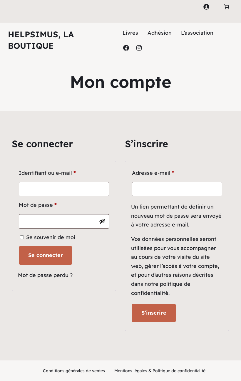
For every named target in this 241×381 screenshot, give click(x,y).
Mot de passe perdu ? (45, 275)
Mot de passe (52, 204)
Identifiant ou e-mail (61, 172)
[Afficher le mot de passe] (102, 221)
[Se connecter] (206, 6)
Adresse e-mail (167, 172)
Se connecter (45, 255)
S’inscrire (153, 312)
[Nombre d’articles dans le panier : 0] (226, 6)
